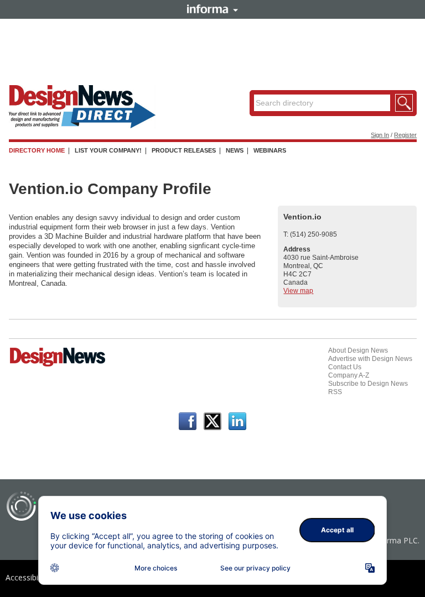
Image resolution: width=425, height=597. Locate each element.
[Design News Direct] (82, 126)
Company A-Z (348, 375)
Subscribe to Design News (368, 383)
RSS (335, 392)
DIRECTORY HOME (37, 150)
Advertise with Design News (370, 359)
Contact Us (344, 367)
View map (298, 291)
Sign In (380, 135)
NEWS (234, 150)
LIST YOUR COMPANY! (108, 150)
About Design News (358, 350)
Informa (212, 8)
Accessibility (27, 577)
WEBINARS (269, 150)
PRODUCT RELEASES (184, 150)
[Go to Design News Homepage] (57, 365)
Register (405, 135)
